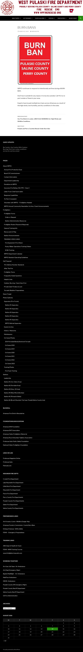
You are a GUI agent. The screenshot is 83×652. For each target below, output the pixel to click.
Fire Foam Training (11, 371)
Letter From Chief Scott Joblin (13, 191)
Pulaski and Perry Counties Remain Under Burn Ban (34, 127)
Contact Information (10, 177)
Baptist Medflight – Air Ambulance (14, 574)
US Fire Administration (10, 596)
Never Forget (73, 18)
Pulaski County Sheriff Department (14, 588)
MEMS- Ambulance (9, 581)
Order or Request (10, 217)
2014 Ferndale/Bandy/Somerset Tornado (17, 341)
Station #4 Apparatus (11, 316)
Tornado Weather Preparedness (14, 290)
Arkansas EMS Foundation (11, 427)
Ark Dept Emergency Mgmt (11, 570)
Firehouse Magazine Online (11, 458)
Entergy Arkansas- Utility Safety (13, 529)
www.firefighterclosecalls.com (12, 553)
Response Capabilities (11, 195)
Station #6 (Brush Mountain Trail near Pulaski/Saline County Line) (24, 400)
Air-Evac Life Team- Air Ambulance (14, 566)
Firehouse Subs (8, 462)
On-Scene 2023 (10, 363)
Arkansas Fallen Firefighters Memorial (15, 434)
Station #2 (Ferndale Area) (12, 385)
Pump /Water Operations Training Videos (18, 246)
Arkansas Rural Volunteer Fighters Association (17, 438)
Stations (51, 18)
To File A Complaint (10, 199)
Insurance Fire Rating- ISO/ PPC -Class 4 (16, 188)
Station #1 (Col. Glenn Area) (12, 382)
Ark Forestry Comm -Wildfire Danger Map (16, 521)
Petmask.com (7, 465)
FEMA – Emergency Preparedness (13, 532)
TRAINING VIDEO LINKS (12, 239)
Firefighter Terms (9, 272)
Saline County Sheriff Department (13, 592)
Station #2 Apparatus (11, 308)
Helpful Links (8, 279)
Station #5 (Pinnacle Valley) (12, 396)
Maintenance (8, 334)
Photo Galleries (40, 18)
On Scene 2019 (9, 349)
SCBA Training (9, 250)
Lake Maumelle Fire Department (13, 482)
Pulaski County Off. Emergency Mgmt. (15, 585)
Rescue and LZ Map (10, 232)
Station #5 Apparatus (11, 319)
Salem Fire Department (10, 504)
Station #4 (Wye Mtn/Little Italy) (14, 393)
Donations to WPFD (10, 184)
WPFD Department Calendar (13, 254)
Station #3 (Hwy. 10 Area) (12, 389)
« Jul (5, 641)
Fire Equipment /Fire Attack (14, 243)
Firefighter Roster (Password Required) (16, 224)
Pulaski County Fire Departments (13, 501)
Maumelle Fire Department (11, 490)
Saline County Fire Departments (13, 508)
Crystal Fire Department (10, 479)
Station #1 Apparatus (11, 305)
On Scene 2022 (9, 360)
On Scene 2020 (9, 352)
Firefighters (61, 18)
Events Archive (8, 327)
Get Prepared (27, 18)
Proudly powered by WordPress (11, 649)
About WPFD (15, 18)
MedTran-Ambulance (9, 577)
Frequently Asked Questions (13, 276)
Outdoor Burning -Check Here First (15, 283)
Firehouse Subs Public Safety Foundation (16, 441)
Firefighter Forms (9, 213)
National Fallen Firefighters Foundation (15, 445)
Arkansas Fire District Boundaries (13, 413)
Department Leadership (11, 180)
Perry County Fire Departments (13, 497)
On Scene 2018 (9, 345)
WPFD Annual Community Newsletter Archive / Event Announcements (26, 206)
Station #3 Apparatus (11, 312)
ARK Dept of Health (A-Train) (12, 546)
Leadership (7, 378)
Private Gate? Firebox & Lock (13, 287)
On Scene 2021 (9, 356)
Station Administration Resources (15, 221)
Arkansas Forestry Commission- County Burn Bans (19, 525)
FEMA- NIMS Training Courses (12, 549)
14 (52, 629)
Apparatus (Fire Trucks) (11, 301)
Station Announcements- (12, 235)
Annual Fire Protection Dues (13, 169)
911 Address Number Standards (14, 265)
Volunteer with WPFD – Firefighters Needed (18, 202)
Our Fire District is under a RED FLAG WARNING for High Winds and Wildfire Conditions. (39, 119)
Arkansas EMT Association (11, 430)
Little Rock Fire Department (12, 486)
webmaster (35, 31)
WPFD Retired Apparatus (13, 323)
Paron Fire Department (10, 493)
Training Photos (9, 367)
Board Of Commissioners (12, 173)
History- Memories (10, 330)
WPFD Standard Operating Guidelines (16, 257)
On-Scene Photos (9, 338)
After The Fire (8, 268)
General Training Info (10, 228)
